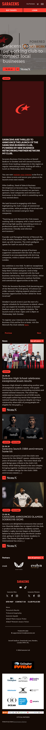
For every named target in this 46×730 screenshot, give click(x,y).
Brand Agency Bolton (20, 722)
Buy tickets (11, 10)
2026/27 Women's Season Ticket (17, 622)
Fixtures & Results (12, 610)
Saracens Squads (12, 616)
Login (34, 10)
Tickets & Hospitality (14, 613)
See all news (35, 341)
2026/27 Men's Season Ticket (16, 619)
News (8, 607)
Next (39, 333)
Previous (8, 333)
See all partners (34, 558)
